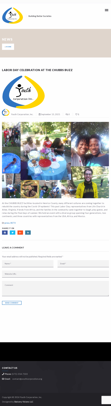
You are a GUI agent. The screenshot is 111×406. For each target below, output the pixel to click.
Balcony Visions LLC (23, 401)
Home (8, 47)
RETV (13, 223)
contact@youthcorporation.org (27, 379)
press (7, 223)
